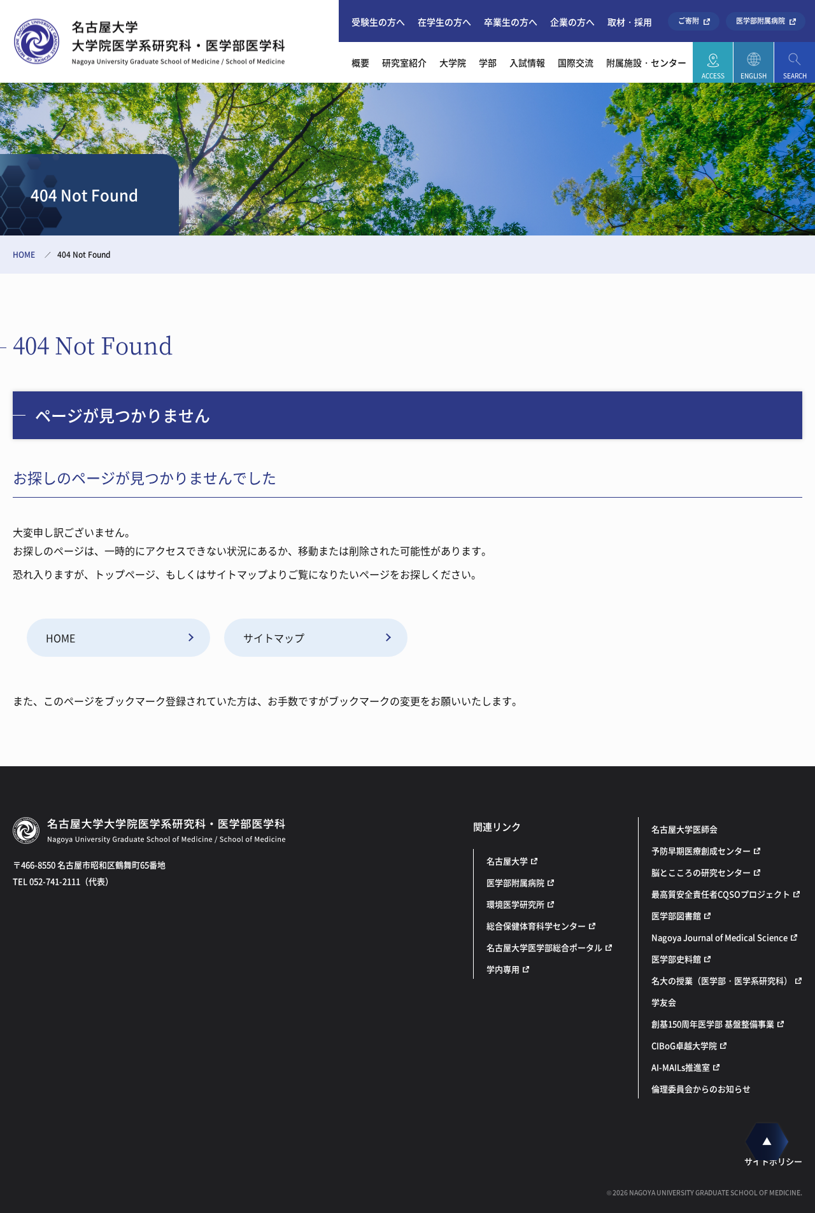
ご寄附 (688, 20)
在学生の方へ (444, 21)
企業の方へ (572, 21)
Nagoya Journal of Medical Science (719, 937)
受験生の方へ (378, 21)
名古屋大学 (507, 861)
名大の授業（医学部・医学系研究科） (721, 980)
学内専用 (503, 969)
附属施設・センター (646, 62)
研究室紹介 (404, 62)
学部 (488, 62)
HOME (24, 254)
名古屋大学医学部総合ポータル (544, 947)
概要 (360, 62)
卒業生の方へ (510, 21)
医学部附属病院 (760, 20)
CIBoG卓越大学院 (684, 1045)
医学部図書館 (676, 915)
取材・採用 (629, 21)
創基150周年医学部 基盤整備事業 (712, 1024)
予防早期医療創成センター (701, 851)
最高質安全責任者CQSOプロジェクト (720, 894)
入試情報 (527, 62)
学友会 (663, 1002)
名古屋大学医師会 (684, 829)
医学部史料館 (676, 959)
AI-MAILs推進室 (680, 1067)
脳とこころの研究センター (701, 872)
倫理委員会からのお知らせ (701, 1089)
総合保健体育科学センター (536, 926)
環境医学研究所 (515, 904)
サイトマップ (273, 637)
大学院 (452, 62)
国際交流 (575, 62)
